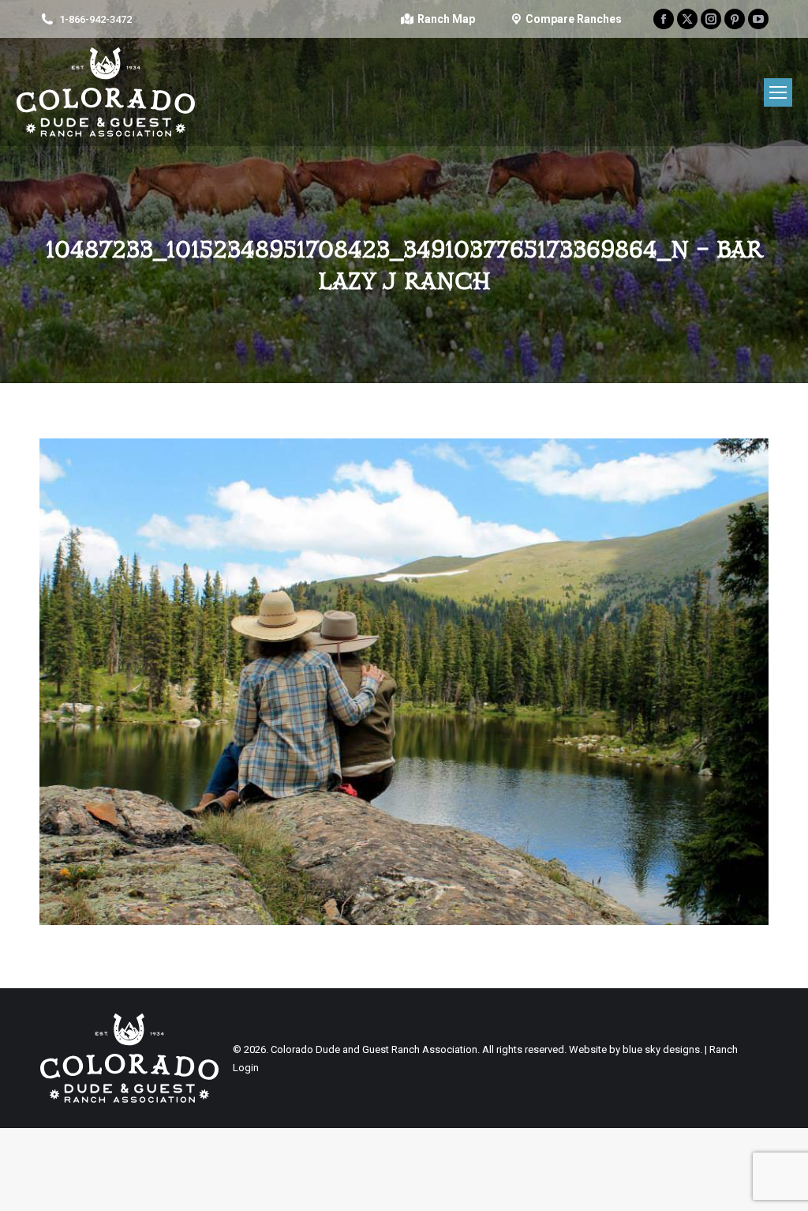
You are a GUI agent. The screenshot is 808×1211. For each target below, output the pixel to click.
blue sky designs (661, 1049)
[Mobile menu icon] (778, 92)
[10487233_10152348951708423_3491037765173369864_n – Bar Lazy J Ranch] (404, 681)
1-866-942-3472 (95, 19)
